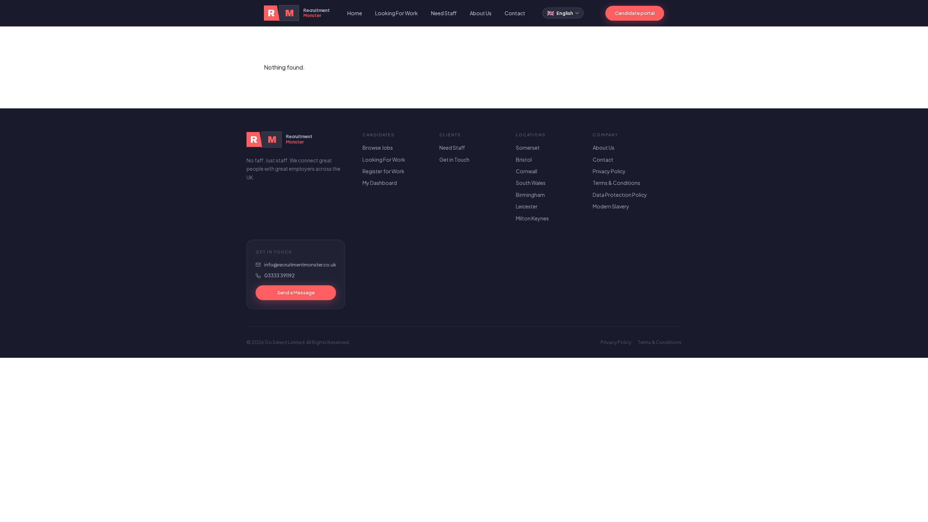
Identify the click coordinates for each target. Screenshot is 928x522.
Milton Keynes (532, 218)
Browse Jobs (377, 147)
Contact (515, 13)
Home (354, 13)
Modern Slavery (611, 206)
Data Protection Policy (620, 194)
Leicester (527, 206)
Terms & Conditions (616, 182)
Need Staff (444, 13)
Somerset (528, 147)
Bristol (524, 159)
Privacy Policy (609, 171)
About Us (481, 13)
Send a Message (296, 292)
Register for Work (383, 171)
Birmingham (530, 194)
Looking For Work (396, 13)
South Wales (531, 182)
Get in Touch (454, 159)
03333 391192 (279, 275)
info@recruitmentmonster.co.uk (300, 265)
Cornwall (526, 171)
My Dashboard (379, 182)
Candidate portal (635, 13)
